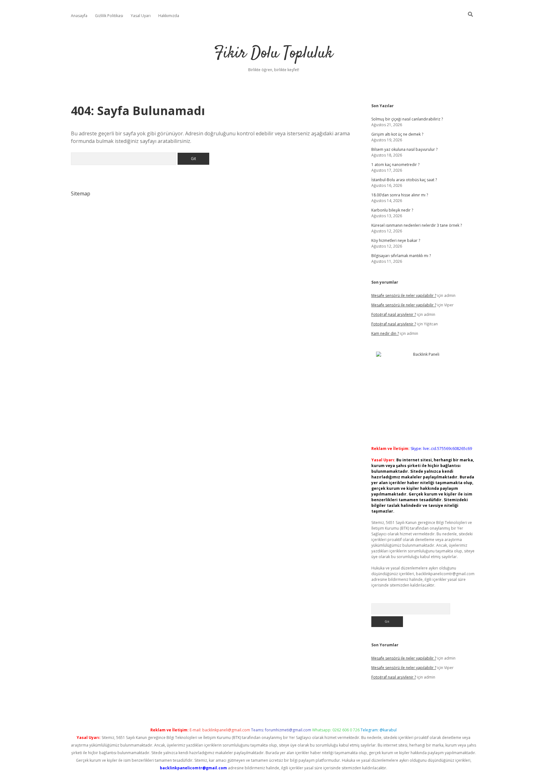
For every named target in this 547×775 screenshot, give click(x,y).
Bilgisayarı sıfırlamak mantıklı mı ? (401, 255)
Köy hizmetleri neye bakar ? (395, 240)
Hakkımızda (168, 15)
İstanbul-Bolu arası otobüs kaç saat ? (404, 179)
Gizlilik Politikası (109, 15)
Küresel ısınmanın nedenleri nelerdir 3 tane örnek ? (416, 225)
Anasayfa (79, 15)
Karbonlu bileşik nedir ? (392, 210)
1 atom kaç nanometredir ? (395, 164)
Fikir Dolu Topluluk (273, 53)
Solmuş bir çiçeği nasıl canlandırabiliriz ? (407, 119)
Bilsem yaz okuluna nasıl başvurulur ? (404, 149)
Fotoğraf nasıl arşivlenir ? (393, 314)
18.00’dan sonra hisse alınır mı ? (399, 195)
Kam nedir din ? (385, 333)
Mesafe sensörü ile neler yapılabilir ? (403, 295)
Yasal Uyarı (141, 15)
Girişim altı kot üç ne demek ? (397, 134)
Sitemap (80, 193)
